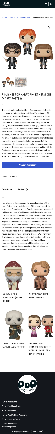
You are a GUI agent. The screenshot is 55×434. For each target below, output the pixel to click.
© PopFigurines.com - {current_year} (27, 431)
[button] (49, 27)
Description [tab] (7, 189)
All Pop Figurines (9, 427)
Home (4, 17)
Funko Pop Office (9, 410)
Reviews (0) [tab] (23, 189)
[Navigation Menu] (46, 4)
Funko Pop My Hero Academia (14, 415)
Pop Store (14, 17)
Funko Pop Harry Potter (12, 406)
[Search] (51, 4)
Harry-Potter (25, 17)
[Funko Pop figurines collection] (6, 4)
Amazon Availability (27, 165)
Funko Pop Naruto (9, 402)
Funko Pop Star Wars (11, 419)
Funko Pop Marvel (9, 424)
